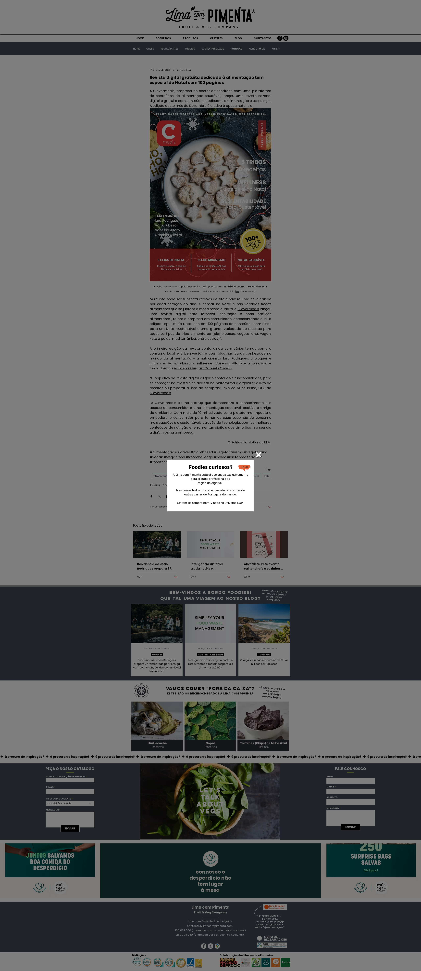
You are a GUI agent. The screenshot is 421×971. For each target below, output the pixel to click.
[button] (258, 454)
